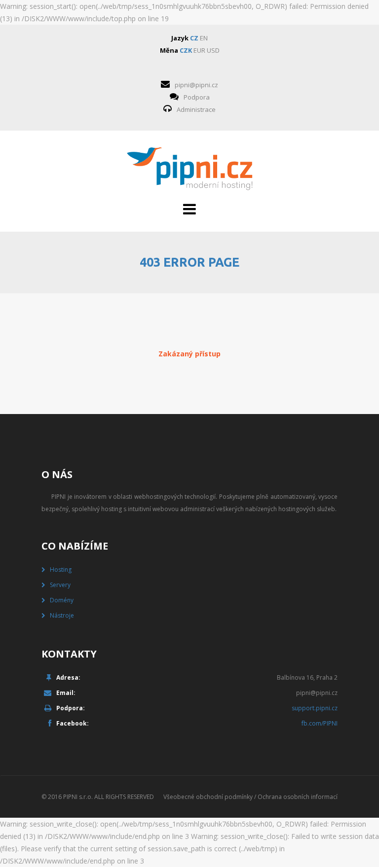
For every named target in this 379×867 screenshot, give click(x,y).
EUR (199, 50)
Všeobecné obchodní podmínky (208, 797)
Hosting (61, 569)
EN (204, 38)
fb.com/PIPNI (320, 723)
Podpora (197, 97)
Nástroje (62, 615)
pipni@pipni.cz (196, 84)
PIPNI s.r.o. (78, 797)
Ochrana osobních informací (298, 797)
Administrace (196, 109)
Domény (62, 600)
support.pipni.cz (315, 708)
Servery (60, 585)
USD (213, 50)
